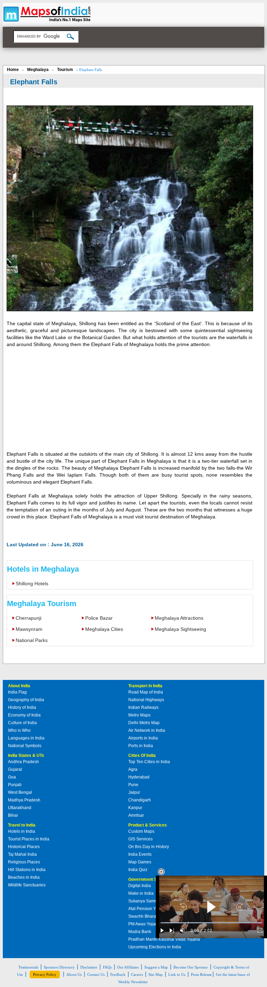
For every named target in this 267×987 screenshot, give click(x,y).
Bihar (13, 815)
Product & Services (147, 825)
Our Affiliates (128, 967)
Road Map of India (145, 692)
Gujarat (15, 769)
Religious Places (24, 862)
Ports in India (140, 745)
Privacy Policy (44, 974)
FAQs (107, 967)
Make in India (141, 893)
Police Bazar (99, 618)
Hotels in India (21, 831)
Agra (132, 769)
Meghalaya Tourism (41, 603)
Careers (137, 974)
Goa (12, 777)
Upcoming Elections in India (154, 947)
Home (13, 69)
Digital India (139, 885)
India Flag (17, 692)
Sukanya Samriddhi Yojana (154, 901)
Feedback (118, 974)
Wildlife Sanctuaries (27, 885)
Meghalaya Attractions (179, 618)
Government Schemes (150, 879)
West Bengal (20, 792)
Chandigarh (139, 800)
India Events (140, 854)
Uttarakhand (19, 807)
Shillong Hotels (32, 583)
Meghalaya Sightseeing (180, 629)
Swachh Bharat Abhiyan (150, 916)
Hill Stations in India (27, 869)
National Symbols (24, 745)
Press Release (201, 974)
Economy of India (24, 715)
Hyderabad (138, 777)
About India (19, 685)
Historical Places (24, 846)
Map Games (139, 862)
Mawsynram (29, 629)
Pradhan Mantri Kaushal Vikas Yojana (164, 939)
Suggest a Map (156, 967)
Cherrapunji (28, 618)
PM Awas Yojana (144, 924)
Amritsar (136, 815)
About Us (74, 974)
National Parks (32, 640)
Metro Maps (139, 715)
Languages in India (26, 738)
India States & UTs (26, 755)
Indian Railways (143, 707)
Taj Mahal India (22, 854)
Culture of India (22, 722)
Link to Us (176, 974)
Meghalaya (38, 69)
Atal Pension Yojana (147, 908)
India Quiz (137, 869)
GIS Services (140, 839)
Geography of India (26, 699)
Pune (133, 784)
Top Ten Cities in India (149, 761)
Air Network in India (146, 730)
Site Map (155, 974)
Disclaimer (88, 967)
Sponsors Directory (59, 967)
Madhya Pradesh (24, 800)
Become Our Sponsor (190, 967)
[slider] (211, 922)
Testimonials (28, 967)
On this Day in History (148, 846)
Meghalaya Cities (104, 629)
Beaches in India (24, 877)
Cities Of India (142, 755)
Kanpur (135, 807)
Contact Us (96, 974)
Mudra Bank (139, 931)
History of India (22, 707)
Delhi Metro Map (144, 722)
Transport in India (145, 685)
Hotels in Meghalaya (43, 569)
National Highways (146, 699)
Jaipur (134, 792)
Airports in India (143, 738)
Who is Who (19, 730)
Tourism (65, 69)
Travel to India (21, 825)
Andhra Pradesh (23, 761)
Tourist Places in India (28, 839)
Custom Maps (141, 831)
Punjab (15, 784)
